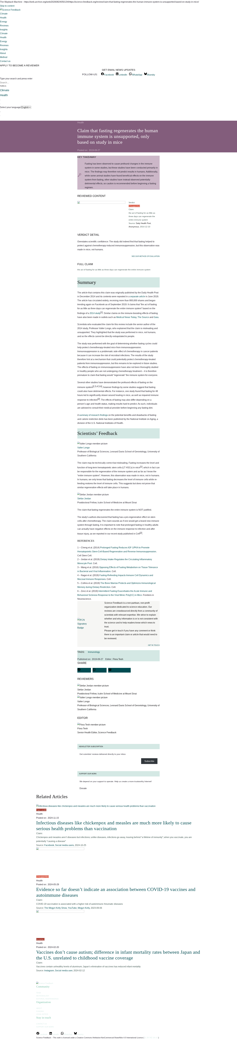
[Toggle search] (0, 102)
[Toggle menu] (0, 113)
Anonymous (134, 227)
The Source (143, 317)
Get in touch (154, 645)
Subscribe (149, 761)
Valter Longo (83, 447)
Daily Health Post (143, 223)
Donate (83, 788)
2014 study (95, 313)
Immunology (94, 652)
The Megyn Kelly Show (55, 908)
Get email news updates (118, 70)
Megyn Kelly (84, 908)
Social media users (64, 845)
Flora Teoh (118, 659)
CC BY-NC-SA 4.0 (151, 1038)
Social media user (63, 970)
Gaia (156, 317)
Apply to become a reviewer (19, 65)
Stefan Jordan (84, 498)
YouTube (72, 908)
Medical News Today (126, 317)
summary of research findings (93, 415)
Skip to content (7, 6)
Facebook (49, 845)
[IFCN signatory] (82, 628)
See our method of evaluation (146, 256)
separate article (137, 296)
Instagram (49, 970)
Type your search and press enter (16, 78)
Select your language (10, 107)
